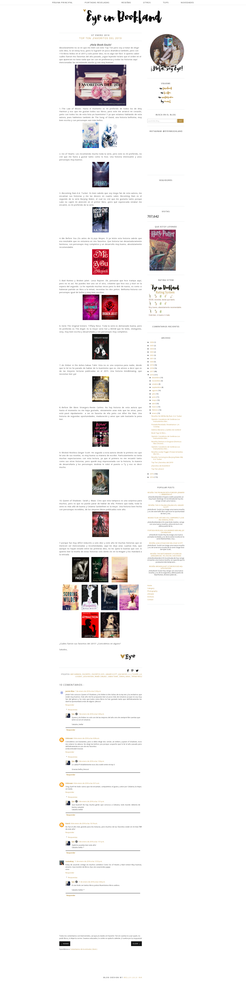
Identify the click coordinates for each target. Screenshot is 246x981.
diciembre (156, 377)
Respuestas (72, 709)
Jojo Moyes (123, 674)
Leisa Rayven (88, 676)
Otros (147, 2)
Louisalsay (69, 861)
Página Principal (62, 2)
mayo (154, 400)
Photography (152, 591)
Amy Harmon (75, 674)
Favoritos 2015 (98, 674)
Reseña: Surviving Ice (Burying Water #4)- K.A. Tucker (167, 458)
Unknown (69, 738)
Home (149, 585)
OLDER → (136, 944)
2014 (152, 477)
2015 (152, 474)
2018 (152, 368)
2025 (152, 345)
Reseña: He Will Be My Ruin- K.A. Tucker (166, 416)
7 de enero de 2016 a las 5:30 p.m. (88, 691)
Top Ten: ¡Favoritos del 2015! (162, 462)
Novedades (187, 2)
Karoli (67, 823)
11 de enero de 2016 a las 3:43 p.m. (91, 882)
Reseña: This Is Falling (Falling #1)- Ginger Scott (166, 506)
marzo (154, 407)
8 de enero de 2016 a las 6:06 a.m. (87, 738)
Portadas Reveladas (97, 2)
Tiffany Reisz (136, 676)
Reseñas (126, 2)
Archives (150, 597)
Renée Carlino (101, 676)
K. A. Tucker (134, 674)
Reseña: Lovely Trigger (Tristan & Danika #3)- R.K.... (167, 453)
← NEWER (65, 944)
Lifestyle (150, 594)
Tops (166, 2)
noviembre (156, 381)
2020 (152, 361)
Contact (150, 599)
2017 (152, 371)
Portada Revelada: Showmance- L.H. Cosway (165, 425)
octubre (155, 384)
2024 (152, 349)
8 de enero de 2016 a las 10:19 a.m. (84, 823)
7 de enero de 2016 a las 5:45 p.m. (91, 714)
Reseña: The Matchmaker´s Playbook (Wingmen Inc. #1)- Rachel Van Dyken (166, 555)
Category (150, 588)
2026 (152, 342)
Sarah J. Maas (125, 676)
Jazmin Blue (69, 691)
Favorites (86, 674)
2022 (152, 355)
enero (154, 413)
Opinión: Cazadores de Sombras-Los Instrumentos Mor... (165, 420)
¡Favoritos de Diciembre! (160, 466)
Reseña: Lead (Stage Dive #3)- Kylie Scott (166, 543)
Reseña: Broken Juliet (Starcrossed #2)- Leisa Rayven (166, 567)
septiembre (156, 387)
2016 (152, 375)
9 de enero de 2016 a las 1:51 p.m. (91, 801)
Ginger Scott (111, 674)
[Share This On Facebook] (128, 672)
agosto (155, 390)
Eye (73, 714)
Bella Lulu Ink (133, 977)
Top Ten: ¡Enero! (157, 469)
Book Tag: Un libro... (159, 433)
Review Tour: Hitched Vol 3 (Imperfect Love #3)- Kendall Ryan (166, 519)
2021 (152, 358)
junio (154, 397)
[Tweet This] (137, 672)
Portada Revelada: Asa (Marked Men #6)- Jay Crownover (166, 531)
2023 (152, 352)
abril (154, 403)
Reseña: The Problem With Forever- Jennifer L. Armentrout (166, 493)
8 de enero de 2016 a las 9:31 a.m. (87, 783)
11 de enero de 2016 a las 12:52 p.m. (88, 861)
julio (154, 394)
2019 (152, 365)
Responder (69, 705)
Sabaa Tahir (113, 676)
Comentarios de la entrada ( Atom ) (83, 949)
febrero (155, 410)
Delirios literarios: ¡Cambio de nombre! (166, 430)
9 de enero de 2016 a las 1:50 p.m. (91, 761)
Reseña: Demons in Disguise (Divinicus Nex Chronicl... (166, 442)
